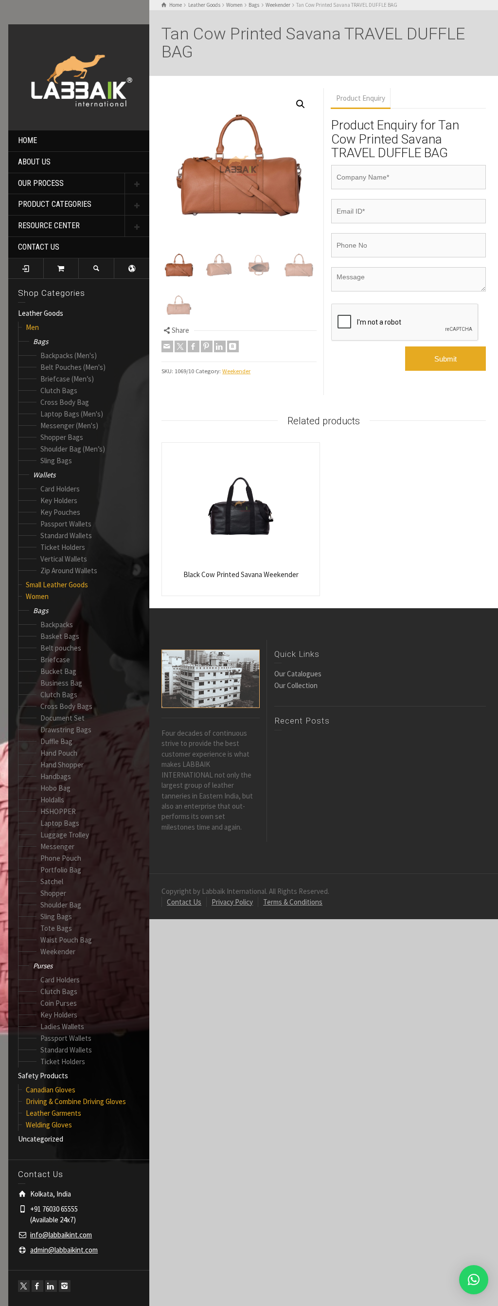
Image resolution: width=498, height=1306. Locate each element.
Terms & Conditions (292, 902)
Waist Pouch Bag (66, 939)
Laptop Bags (59, 823)
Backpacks (56, 624)
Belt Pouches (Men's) (73, 367)
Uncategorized (40, 1138)
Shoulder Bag (60, 904)
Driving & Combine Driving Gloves (76, 1101)
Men (32, 327)
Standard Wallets (66, 535)
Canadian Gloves (50, 1089)
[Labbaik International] (79, 76)
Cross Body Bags (66, 706)
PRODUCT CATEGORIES (54, 204)
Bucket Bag (58, 671)
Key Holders (58, 500)
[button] (300, 104)
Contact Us (184, 902)
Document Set (62, 718)
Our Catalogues (297, 673)
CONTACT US (38, 247)
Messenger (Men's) (69, 425)
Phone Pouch (60, 858)
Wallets (44, 474)
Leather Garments (53, 1113)
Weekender (57, 951)
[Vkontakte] (233, 346)
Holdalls (52, 799)
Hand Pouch (58, 753)
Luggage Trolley (64, 834)
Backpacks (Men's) (68, 355)
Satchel (51, 881)
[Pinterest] (207, 346)
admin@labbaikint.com (64, 1249)
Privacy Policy (232, 902)
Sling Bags (56, 460)
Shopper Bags (61, 437)
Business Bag (61, 683)
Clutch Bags (58, 390)
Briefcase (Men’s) (67, 378)
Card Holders (60, 488)
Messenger (57, 846)
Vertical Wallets (63, 558)
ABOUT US (34, 161)
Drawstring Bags (65, 729)
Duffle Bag (56, 741)
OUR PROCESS (41, 183)
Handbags (55, 776)
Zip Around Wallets (68, 570)
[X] (24, 1286)
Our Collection (296, 685)
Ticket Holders (62, 547)
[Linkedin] (51, 1286)
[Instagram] (65, 1286)
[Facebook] (37, 1286)
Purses (43, 965)
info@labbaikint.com (61, 1234)
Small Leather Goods (57, 584)
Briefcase (55, 659)
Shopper (53, 893)
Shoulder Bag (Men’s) (72, 448)
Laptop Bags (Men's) (71, 413)
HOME (27, 140)
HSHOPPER (58, 811)
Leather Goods (40, 313)
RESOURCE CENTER (49, 225)
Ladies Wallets (62, 1026)
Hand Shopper (62, 764)
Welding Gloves (49, 1124)
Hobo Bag (55, 788)
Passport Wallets (65, 523)
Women (37, 596)
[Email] (167, 346)
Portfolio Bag (60, 869)
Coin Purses (58, 1003)
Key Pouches (60, 512)
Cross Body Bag (64, 402)
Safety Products (43, 1075)
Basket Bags (59, 636)
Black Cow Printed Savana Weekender (241, 574)
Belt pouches (60, 648)
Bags (40, 341)
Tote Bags (56, 928)
